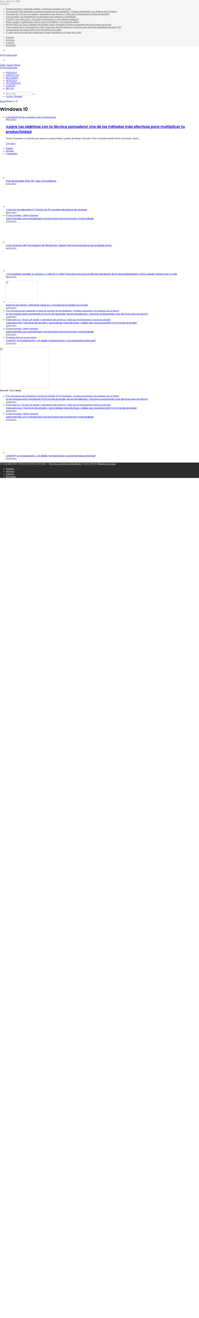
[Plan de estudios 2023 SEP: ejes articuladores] (22, 178)
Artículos (12, 75)
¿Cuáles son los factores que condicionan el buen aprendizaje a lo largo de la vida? (44, 32)
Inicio (2, 101)
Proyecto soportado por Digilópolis (65, 464)
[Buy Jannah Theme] (10, 65)
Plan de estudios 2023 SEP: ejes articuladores (31, 181)
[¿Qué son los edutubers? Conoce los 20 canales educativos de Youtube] (20, 206)
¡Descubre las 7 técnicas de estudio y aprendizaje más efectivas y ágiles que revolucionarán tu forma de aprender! (58, 14)
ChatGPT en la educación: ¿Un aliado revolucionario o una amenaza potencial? (42, 19)
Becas (10, 88)
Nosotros (10, 37)
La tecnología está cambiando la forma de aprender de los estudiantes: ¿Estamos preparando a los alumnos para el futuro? (61, 11)
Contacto (10, 42)
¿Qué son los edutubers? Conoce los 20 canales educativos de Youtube (46, 209)
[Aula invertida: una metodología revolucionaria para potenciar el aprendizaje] (22, 215)
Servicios (10, 40)
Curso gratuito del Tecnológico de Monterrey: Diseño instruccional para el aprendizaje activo (59, 245)
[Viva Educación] (8, 55)
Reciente (10, 151)
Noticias (11, 80)
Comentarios (11, 153)
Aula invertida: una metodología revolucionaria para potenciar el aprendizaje (41, 16)
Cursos (10, 85)
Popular (9, 148)
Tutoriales (13, 83)
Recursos (12, 78)
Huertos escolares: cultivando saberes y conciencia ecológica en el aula (38, 9)
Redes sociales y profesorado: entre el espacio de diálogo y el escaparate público (42, 22)
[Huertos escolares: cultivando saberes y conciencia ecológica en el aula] (22, 302)
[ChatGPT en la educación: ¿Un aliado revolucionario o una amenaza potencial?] (21, 337)
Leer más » (11, 143)
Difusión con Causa (106, 464)
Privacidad (11, 45)
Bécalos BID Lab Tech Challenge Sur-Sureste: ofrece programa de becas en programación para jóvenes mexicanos (58, 24)
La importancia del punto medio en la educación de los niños (33, 30)
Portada (11, 72)
